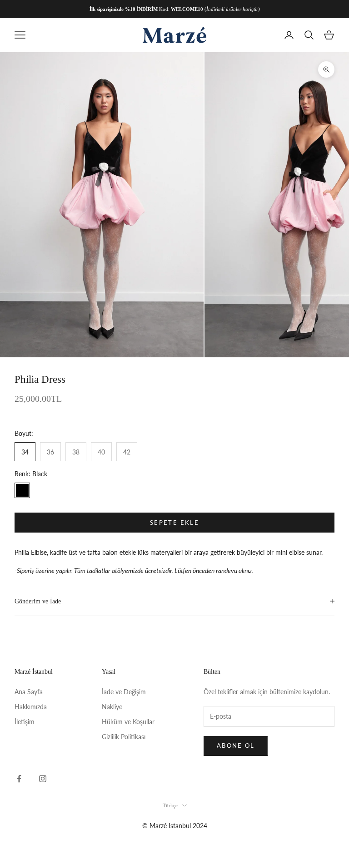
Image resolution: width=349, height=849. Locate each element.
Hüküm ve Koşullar (128, 722)
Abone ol (236, 745)
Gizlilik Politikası (123, 736)
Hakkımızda (31, 707)
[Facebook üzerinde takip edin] (19, 778)
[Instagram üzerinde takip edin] (42, 778)
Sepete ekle (174, 522)
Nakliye (112, 707)
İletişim (25, 722)
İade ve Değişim (124, 692)
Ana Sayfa (29, 692)
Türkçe (170, 805)
